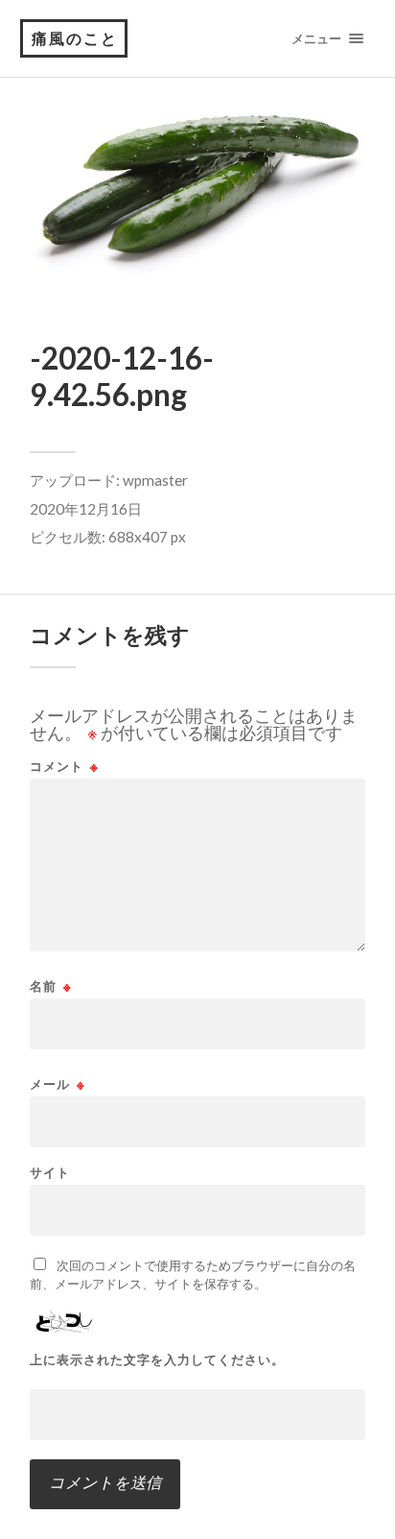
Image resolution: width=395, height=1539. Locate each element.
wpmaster (155, 480)
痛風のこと (75, 38)
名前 (51, 986)
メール (57, 1084)
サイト (50, 1172)
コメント (64, 766)
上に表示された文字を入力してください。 (157, 1360)
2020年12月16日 (86, 508)
